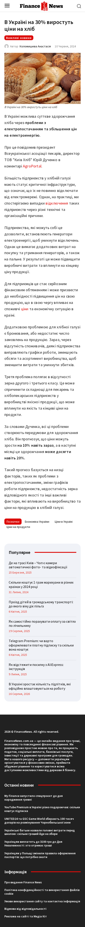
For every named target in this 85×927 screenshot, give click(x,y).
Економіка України (37, 522)
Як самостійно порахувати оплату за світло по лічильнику (42, 623)
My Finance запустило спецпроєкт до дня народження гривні (33, 797)
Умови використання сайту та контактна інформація (42, 901)
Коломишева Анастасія (35, 46)
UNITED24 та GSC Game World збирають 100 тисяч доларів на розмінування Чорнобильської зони (39, 820)
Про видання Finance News (23, 882)
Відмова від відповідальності (25, 909)
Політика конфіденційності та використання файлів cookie (42, 892)
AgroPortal (32, 166)
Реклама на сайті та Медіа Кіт (25, 916)
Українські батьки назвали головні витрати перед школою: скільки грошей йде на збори (39, 832)
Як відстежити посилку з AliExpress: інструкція (36, 666)
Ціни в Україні (64, 522)
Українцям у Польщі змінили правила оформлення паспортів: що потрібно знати (40, 855)
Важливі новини (19, 38)
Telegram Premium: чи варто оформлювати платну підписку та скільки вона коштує (41, 645)
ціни (25, 308)
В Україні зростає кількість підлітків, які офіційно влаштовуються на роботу (40, 686)
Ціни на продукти (18, 527)
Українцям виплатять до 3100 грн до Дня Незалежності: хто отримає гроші (33, 843)
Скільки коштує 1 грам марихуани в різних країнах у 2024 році (41, 584)
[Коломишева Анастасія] (7, 46)
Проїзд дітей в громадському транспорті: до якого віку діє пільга (41, 604)
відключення (57, 203)
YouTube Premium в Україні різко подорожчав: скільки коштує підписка (42, 809)
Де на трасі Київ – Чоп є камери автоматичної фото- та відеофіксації (38, 565)
